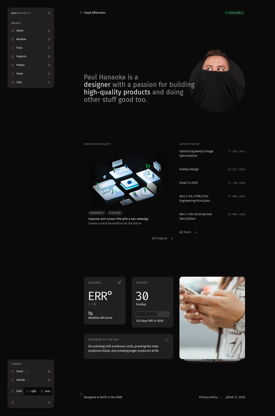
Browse (16, 23)
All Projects (159, 238)
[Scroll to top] (265, 403)
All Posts (185, 232)
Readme (33, 39)
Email (33, 371)
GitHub (33, 380)
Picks (33, 47)
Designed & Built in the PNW (103, 397)
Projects (33, 56)
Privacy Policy (208, 397)
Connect (16, 364)
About (33, 30)
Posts (33, 73)
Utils (33, 82)
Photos (33, 65)
